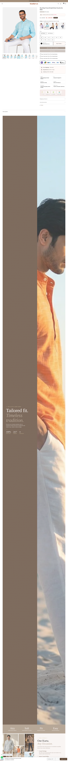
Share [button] (42, 105)
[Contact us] (2, 757)
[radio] (46, 25)
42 (52, 37)
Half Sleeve (50, 33)
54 (52, 39)
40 (49, 37)
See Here (54, 14)
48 (41, 39)
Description (5, 111)
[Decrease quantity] (56, 759)
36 (41, 37)
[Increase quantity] (58, 759)
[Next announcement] (66, 1)
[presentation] (41, 26)
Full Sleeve (43, 33)
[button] (2, 4)
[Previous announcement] (2, 1)
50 (45, 39)
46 (60, 37)
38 (45, 37)
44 (56, 37)
